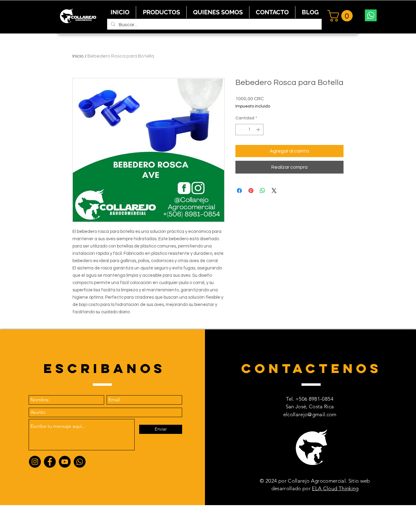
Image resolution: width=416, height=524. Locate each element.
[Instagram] (35, 462)
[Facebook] (50, 462)
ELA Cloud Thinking (335, 488)
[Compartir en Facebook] (239, 190)
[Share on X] (274, 190)
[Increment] (259, 129)
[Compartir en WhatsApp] (262, 190)
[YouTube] (65, 462)
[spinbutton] (249, 129)
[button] (341, 16)
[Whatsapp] (371, 15)
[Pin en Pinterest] (251, 190)
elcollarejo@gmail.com (310, 414)
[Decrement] (240, 129)
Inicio (78, 56)
